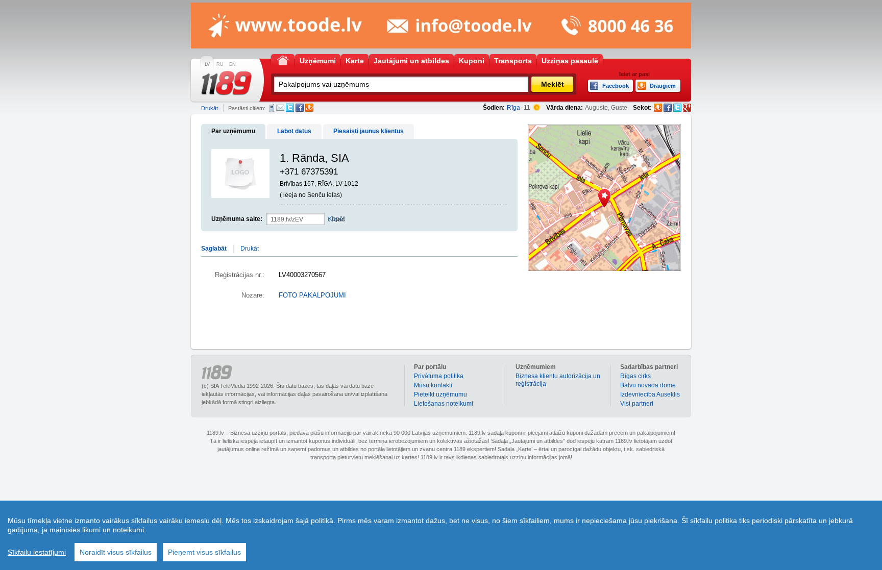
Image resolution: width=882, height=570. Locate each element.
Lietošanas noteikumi (443, 403)
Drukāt (209, 108)
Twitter (290, 108)
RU (220, 64)
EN (232, 64)
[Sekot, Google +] (687, 108)
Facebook (300, 108)
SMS (271, 108)
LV (207, 64)
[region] (441, 535)
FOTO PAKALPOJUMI (312, 295)
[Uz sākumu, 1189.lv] (283, 60)
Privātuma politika (438, 376)
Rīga (513, 107)
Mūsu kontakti (433, 385)
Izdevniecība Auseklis (650, 394)
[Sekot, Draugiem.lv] (658, 108)
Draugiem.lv (309, 108)
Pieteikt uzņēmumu (440, 394)
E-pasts (280, 108)
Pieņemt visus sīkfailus (204, 552)
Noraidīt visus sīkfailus (116, 552)
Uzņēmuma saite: (236, 218)
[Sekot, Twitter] (677, 108)
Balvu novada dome (648, 385)
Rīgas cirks (635, 376)
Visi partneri (636, 403)
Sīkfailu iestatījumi (37, 552)
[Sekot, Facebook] (668, 108)
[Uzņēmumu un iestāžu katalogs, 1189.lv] (226, 83)
